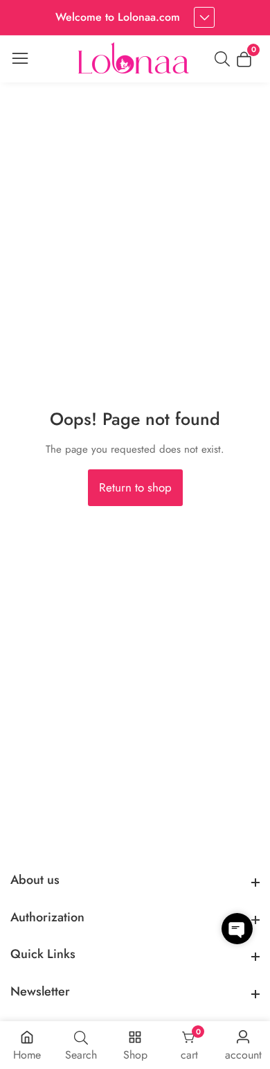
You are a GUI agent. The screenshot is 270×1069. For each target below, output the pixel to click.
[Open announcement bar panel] (204, 17)
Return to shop (135, 487)
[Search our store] (225, 59)
